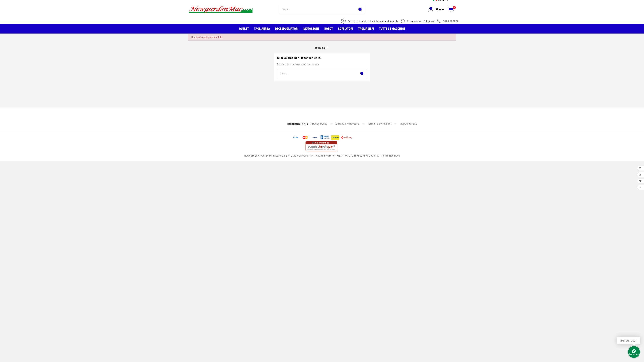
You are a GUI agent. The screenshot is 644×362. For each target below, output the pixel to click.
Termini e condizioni (379, 123)
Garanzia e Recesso (347, 123)
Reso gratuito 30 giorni (421, 21)
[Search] (360, 9)
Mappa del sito (408, 123)
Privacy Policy (319, 123)
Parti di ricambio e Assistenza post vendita (373, 21)
